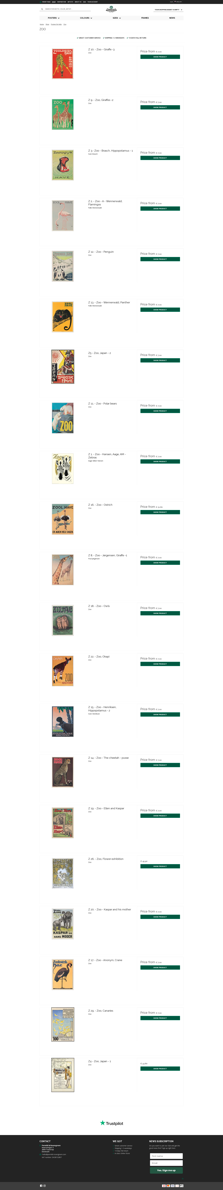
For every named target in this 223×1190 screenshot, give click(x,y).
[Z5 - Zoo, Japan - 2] (63, 373)
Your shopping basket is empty (167, 10)
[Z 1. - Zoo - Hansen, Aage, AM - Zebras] (63, 474)
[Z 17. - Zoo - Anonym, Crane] (63, 980)
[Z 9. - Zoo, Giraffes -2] (63, 120)
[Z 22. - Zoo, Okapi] (63, 676)
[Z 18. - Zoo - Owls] (63, 626)
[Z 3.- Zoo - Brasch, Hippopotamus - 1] (63, 170)
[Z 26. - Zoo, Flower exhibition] (63, 879)
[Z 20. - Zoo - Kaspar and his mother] (63, 929)
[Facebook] (41, 1185)
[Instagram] (44, 1185)
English (179, 2)
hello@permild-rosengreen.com (54, 1154)
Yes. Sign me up (166, 1170)
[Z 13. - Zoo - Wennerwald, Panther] (63, 322)
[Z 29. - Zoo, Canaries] (63, 1030)
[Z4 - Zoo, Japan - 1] (63, 1081)
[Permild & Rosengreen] (111, 9)
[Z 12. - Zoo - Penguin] (63, 271)
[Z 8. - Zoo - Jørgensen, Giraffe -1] (63, 575)
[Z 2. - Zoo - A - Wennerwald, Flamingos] (63, 221)
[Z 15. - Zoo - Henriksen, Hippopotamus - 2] (63, 727)
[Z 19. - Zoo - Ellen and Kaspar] (63, 828)
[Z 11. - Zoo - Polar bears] (63, 423)
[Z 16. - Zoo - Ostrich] (63, 524)
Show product (160, 57)
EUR (171, 2)
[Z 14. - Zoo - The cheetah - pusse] (63, 778)
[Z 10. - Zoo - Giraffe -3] (63, 69)
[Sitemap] (183, 1178)
